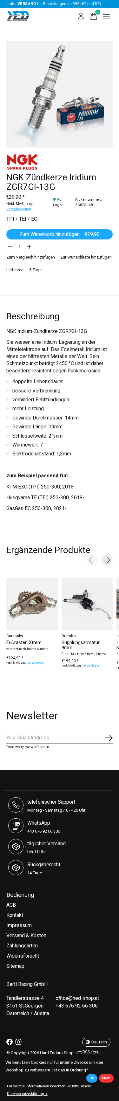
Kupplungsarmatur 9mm (81, 645)
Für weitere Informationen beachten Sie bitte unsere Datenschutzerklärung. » (49, 1090)
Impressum (19, 925)
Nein (106, 1078)
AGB (11, 905)
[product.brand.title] (59, 162)
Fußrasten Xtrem (24, 642)
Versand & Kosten (26, 935)
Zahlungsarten (22, 946)
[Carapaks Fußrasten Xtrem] (32, 604)
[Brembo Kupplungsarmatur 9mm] (87, 604)
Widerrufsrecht (22, 956)
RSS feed (91, 1052)
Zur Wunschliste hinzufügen (86, 257)
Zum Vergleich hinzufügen (30, 257)
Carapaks (14, 636)
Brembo (69, 636)
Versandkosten (18, 209)
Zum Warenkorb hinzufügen (59, 234)
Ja (91, 1078)
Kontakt (14, 915)
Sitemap (15, 966)
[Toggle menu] (106, 16)
